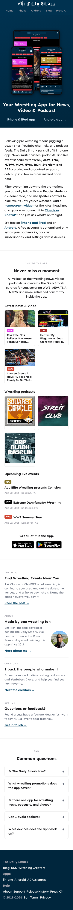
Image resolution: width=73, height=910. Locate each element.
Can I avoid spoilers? (24, 817)
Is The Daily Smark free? (26, 771)
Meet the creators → (19, 690)
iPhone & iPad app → (23, 119)
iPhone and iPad (33, 223)
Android (10, 227)
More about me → (17, 650)
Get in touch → (15, 725)
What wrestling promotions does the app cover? (32, 786)
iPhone (8, 879)
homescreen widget (19, 205)
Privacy (45, 897)
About (7, 891)
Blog (6, 868)
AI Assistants (36, 879)
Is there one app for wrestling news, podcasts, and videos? (30, 802)
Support (19, 891)
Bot (26, 897)
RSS (14, 868)
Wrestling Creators (31, 868)
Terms (34, 897)
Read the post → (16, 603)
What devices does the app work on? (32, 831)
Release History (37, 891)
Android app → (55, 119)
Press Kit (56, 891)
